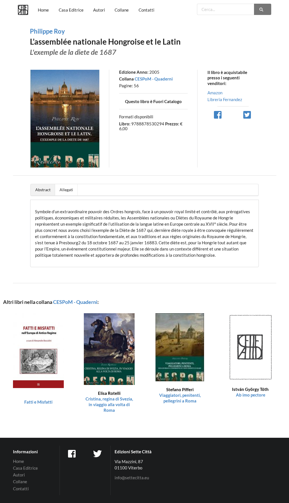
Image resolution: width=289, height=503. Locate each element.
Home (43, 9)
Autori (99, 9)
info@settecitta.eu (132, 477)
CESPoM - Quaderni (154, 78)
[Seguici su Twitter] (98, 453)
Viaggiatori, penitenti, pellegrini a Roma (180, 395)
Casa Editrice (71, 9)
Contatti (146, 9)
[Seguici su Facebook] (72, 453)
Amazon (214, 92)
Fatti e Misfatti (38, 401)
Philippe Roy (47, 31)
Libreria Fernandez (224, 99)
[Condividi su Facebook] (218, 114)
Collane (122, 9)
